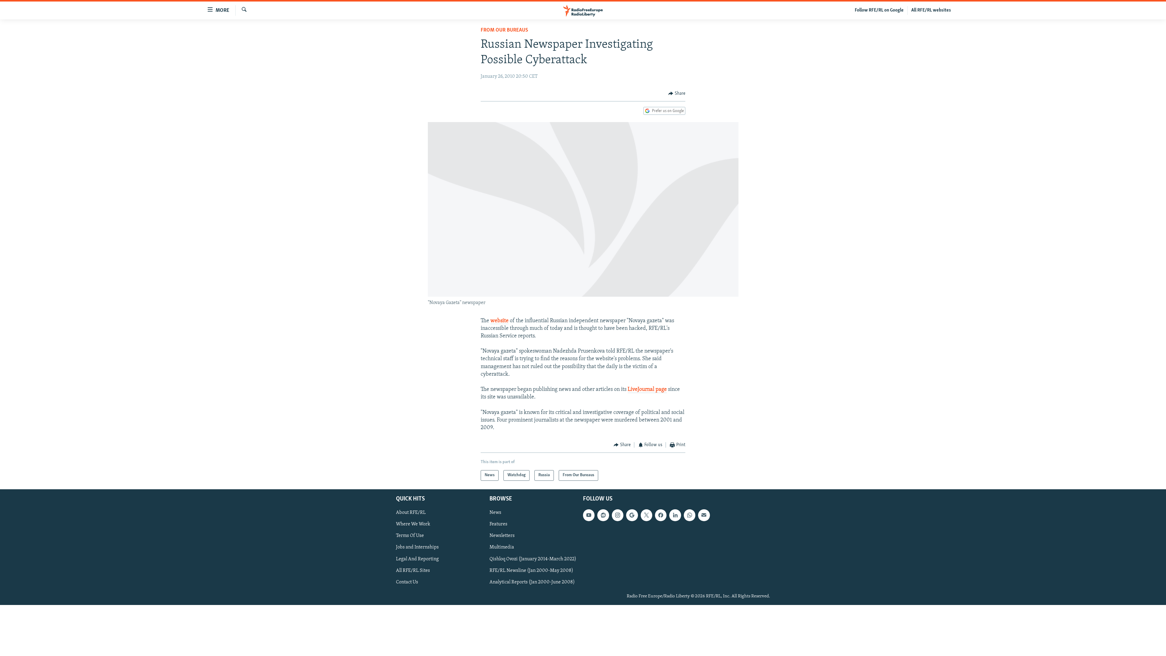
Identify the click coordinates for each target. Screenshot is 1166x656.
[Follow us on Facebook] (661, 515)
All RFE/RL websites (931, 10)
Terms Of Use (410, 535)
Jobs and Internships (417, 547)
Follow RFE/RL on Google (879, 10)
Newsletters (502, 535)
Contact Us (407, 581)
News (495, 512)
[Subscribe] (704, 515)
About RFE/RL (411, 512)
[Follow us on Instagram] (617, 515)
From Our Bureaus (504, 30)
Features (498, 524)
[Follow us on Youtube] (589, 515)
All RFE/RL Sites (413, 570)
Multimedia (501, 547)
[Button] (676, 93)
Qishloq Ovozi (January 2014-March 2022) (532, 558)
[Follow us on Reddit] (603, 515)
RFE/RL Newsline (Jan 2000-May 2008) (531, 570)
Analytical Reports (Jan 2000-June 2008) (532, 581)
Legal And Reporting (417, 558)
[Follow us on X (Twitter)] (646, 515)
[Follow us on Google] (632, 515)
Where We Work (413, 524)
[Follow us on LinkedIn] (675, 515)
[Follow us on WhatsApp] (689, 515)
